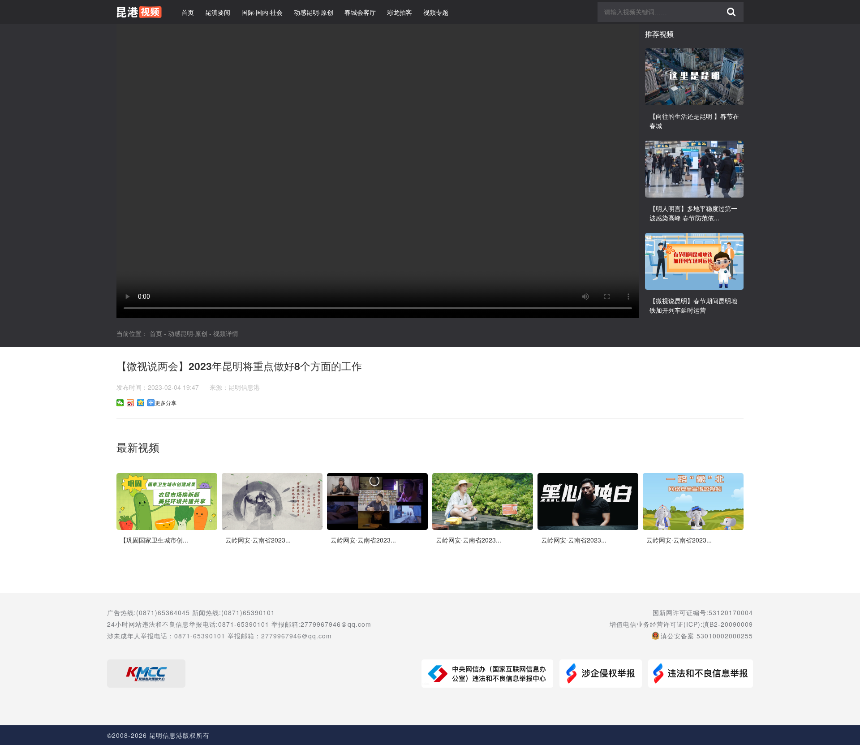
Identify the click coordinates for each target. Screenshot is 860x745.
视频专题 (435, 12)
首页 (187, 12)
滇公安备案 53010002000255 (707, 635)
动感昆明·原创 (313, 12)
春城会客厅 (360, 12)
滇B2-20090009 (728, 624)
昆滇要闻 (217, 12)
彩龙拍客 (399, 12)
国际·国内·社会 (262, 12)
